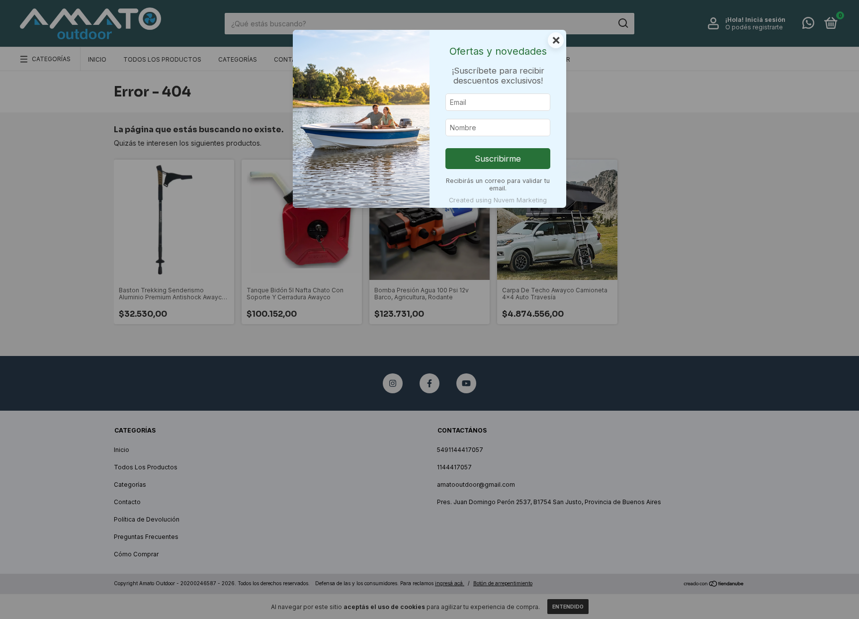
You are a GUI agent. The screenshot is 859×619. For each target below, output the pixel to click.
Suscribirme (498, 159)
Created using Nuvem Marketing (498, 200)
